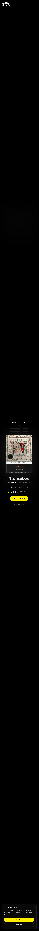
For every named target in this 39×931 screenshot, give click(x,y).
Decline (19, 925)
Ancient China (26, 426)
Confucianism (15, 430)
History (24, 422)
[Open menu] (34, 4)
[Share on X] (15, 504)
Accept (19, 919)
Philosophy (14, 422)
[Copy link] (23, 504)
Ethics (26, 430)
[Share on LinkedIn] (19, 504)
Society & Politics (12, 426)
